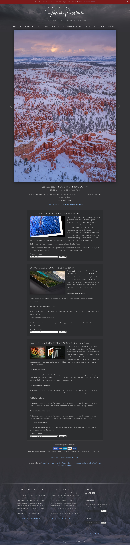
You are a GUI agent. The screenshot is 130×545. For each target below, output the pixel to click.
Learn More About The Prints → (62, 518)
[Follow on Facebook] (90, 493)
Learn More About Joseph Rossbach (29, 518)
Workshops (43, 26)
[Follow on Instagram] (86, 493)
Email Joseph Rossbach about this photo (65, 458)
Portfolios (30, 26)
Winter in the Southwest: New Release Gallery (57, 463)
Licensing (55, 26)
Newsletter (113, 26)
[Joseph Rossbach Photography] (65, 17)
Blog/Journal (91, 26)
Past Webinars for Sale (73, 26)
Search (103, 522)
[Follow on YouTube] (94, 493)
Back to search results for (65, 204)
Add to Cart (62, 256)
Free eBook (17, 26)
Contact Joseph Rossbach (93, 534)
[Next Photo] (118, 111)
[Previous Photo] (12, 111)
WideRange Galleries (82, 542)
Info (102, 26)
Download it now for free (86, 2)
